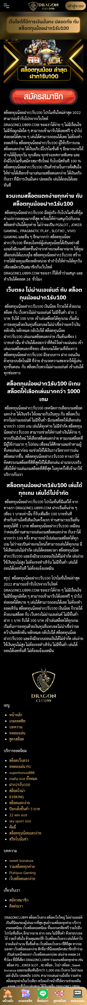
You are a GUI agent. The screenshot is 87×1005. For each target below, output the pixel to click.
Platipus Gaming (22, 872)
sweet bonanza (21, 860)
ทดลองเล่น (17, 732)
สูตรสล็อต (16, 739)
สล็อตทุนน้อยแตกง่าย (25, 833)
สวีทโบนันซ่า (18, 839)
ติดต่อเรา (16, 906)
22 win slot (18, 814)
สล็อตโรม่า (17, 790)
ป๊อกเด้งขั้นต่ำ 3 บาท (24, 808)
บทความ (16, 726)
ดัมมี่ (12, 826)
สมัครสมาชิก (19, 900)
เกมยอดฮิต (17, 720)
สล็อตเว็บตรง (19, 760)
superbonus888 (22, 772)
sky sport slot (20, 820)
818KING (16, 796)
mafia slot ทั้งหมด (23, 778)
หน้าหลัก (15, 714)
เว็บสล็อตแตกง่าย (22, 878)
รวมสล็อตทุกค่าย (22, 866)
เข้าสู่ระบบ (76, 5)
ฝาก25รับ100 (19, 784)
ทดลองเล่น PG (20, 766)
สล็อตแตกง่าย (19, 802)
